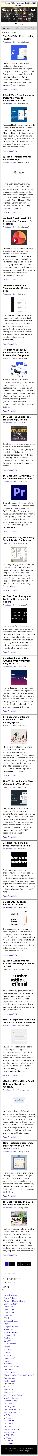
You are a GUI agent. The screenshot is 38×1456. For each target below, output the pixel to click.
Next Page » (25, 1264)
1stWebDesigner (11, 1295)
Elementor (8, 1329)
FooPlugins (8, 1338)
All (3, 1290)
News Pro (22, 1448)
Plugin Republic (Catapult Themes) (19, 1375)
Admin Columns (10, 1298)
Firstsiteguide (10, 1335)
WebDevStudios (11, 1398)
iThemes (7, 1352)
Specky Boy (11, 42)
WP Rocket (9, 1421)
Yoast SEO (8, 1444)
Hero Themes (10, 1344)
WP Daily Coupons (12, 1409)
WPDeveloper (10, 1432)
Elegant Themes (11, 1327)
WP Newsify (9, 1418)
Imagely (7, 1347)
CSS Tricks (8, 1318)
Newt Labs (8, 1364)
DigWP (7, 1324)
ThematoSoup (10, 1389)
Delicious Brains (11, 1321)
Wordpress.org (10, 1401)
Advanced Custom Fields (14, 1301)
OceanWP (8, 1369)
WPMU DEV (9, 1435)
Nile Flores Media (11, 1367)
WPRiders (8, 1438)
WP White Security (12, 1429)
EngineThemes (10, 1332)
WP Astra (8, 1404)
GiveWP (7, 1341)
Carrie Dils (8, 1307)
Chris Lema (9, 1309)
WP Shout (8, 1424)
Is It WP (7, 1349)
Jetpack (7, 1355)
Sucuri (6, 1386)
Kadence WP (9, 1358)
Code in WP (9, 1312)
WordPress (20, 1451)
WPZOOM (8, 1441)
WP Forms (8, 1415)
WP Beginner (10, 1406)
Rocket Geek (9, 1381)
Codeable (8, 1315)
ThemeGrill (9, 1392)
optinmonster (10, 1372)
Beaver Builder (10, 1304)
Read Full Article (10, 89)
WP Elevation (10, 1412)
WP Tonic (8, 1426)
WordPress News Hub (19, 10)
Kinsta (6, 1361)
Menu (20, 24)
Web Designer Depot (13, 1395)
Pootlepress (9, 1378)
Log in (27, 1451)
